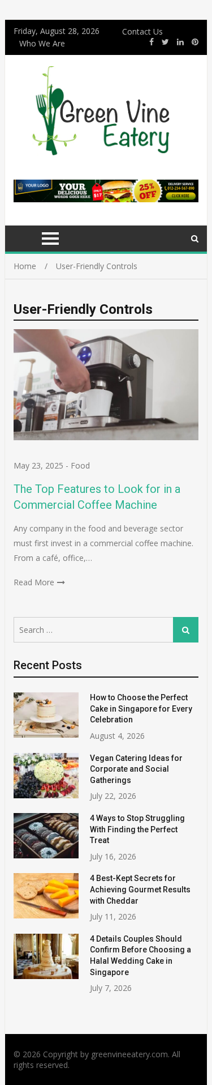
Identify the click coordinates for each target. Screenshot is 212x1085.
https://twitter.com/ (165, 42)
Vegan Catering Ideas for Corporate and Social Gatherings (136, 769)
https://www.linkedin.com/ (180, 42)
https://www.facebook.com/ (151, 42)
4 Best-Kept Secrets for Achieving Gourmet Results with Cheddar (140, 889)
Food (80, 465)
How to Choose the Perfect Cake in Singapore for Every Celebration (141, 708)
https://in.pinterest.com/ (195, 42)
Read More (34, 582)
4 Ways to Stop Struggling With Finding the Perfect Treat (137, 829)
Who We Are (42, 43)
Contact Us (142, 31)
